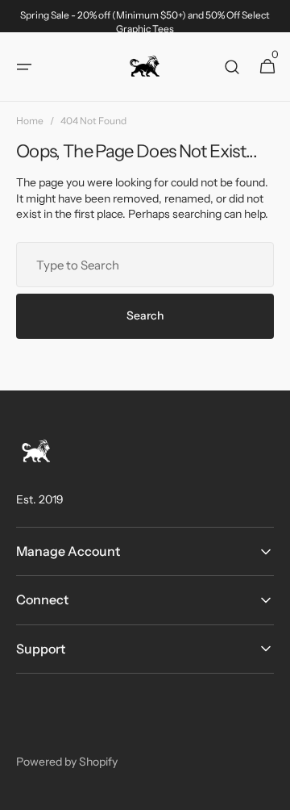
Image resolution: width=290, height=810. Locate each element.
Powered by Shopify (67, 761)
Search (145, 315)
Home (30, 121)
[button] (24, 67)
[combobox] (145, 264)
